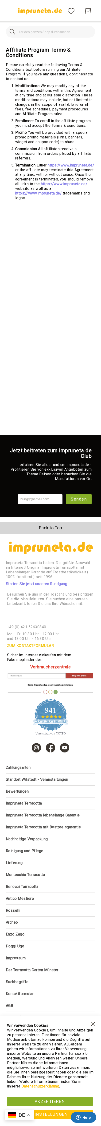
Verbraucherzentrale (50, 666)
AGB (9, 1005)
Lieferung (14, 863)
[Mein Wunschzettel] (71, 11)
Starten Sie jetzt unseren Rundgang (36, 584)
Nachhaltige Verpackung (27, 839)
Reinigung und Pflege (24, 851)
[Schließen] (12, 32)
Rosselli (13, 910)
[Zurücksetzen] (88, 32)
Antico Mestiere (20, 898)
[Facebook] (50, 747)
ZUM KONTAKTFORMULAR (30, 645)
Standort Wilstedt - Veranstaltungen (37, 779)
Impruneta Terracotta (24, 803)
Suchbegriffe (17, 982)
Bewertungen (17, 791)
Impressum (16, 958)
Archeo (12, 922)
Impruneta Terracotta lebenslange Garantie (43, 815)
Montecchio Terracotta (25, 874)
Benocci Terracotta (22, 886)
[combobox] (50, 32)
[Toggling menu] (9, 11)
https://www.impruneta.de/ (71, 165)
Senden (79, 499)
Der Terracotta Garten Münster (32, 970)
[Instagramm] (36, 747)
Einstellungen (50, 1114)
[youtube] (64, 747)
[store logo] (39, 11)
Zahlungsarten (18, 767)
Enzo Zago (15, 934)
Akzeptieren (50, 1101)
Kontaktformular (20, 994)
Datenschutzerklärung (40, 1086)
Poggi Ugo (15, 946)
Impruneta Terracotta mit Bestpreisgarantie (43, 827)
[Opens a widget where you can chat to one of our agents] (83, 1118)
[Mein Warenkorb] (88, 11)
